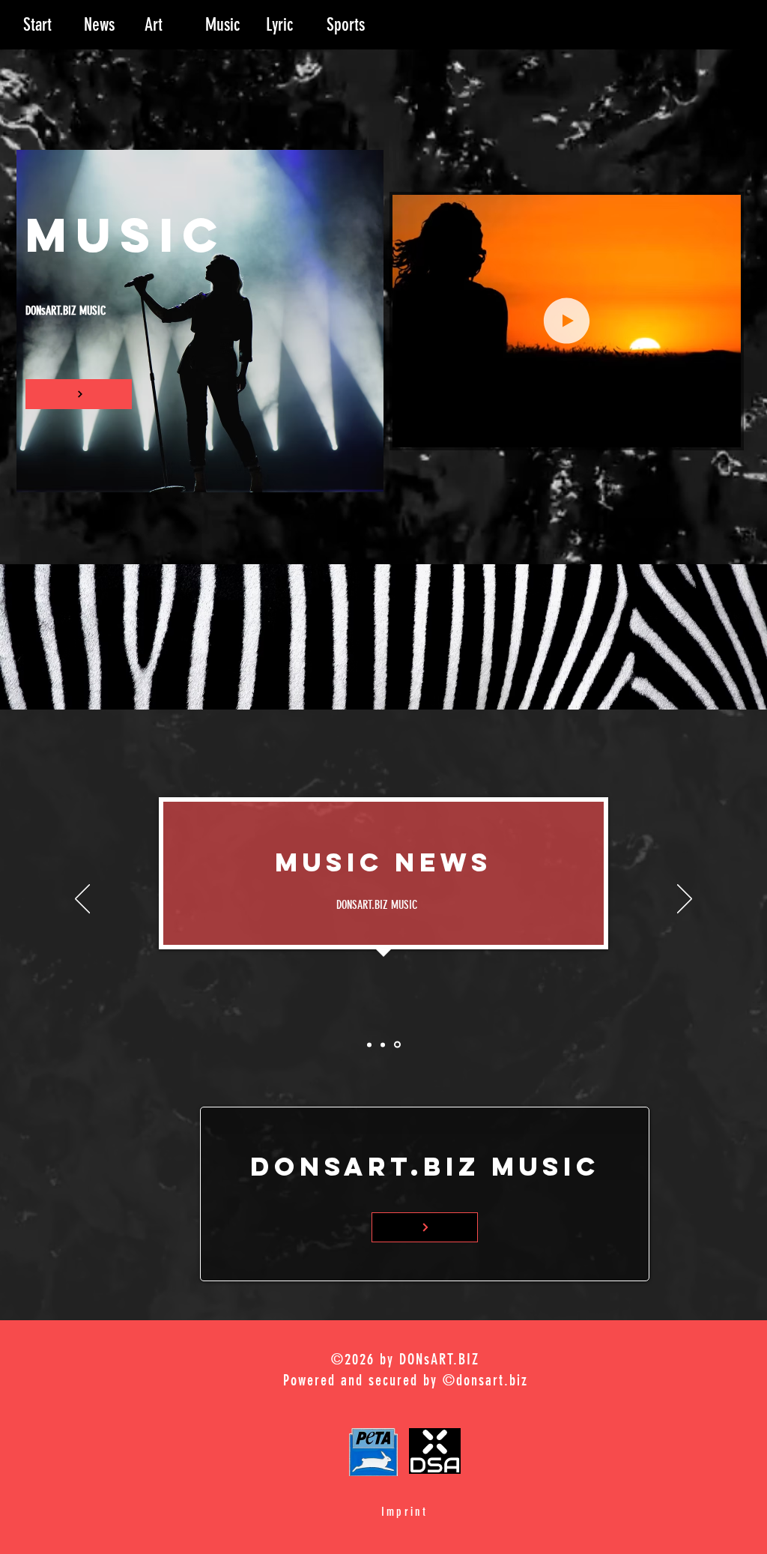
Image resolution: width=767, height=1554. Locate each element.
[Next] (684, 900)
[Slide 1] (370, 1044)
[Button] (78, 394)
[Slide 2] (385, 1044)
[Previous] (82, 900)
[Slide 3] (398, 1044)
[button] (722, 430)
